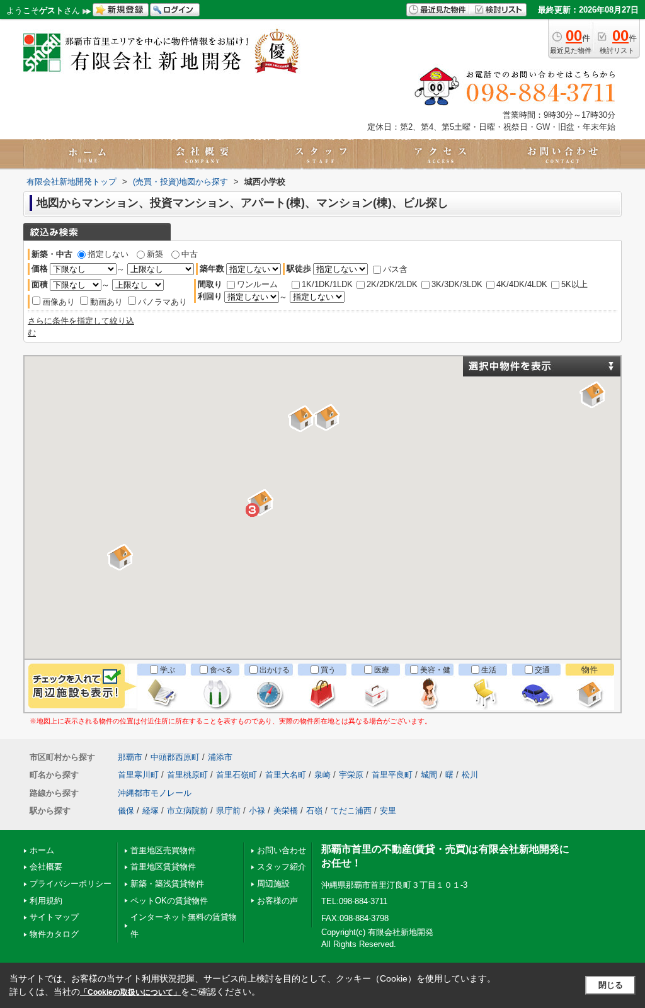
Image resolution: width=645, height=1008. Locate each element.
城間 (429, 774)
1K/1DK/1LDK (327, 284)
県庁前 (228, 810)
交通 (542, 669)
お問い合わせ (281, 850)
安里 (388, 810)
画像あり (58, 302)
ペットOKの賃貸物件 (169, 900)
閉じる (610, 985)
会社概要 (46, 866)
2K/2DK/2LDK (392, 284)
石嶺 (314, 810)
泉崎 (322, 774)
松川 (470, 774)
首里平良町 (392, 774)
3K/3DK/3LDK (456, 284)
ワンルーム (257, 284)
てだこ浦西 (351, 810)
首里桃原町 (187, 774)
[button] (594, 396)
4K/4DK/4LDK (521, 284)
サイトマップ (54, 917)
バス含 (395, 269)
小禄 (257, 810)
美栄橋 (285, 810)
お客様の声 (277, 900)
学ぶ (167, 669)
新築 (155, 254)
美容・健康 (435, 675)
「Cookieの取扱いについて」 (130, 992)
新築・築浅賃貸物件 (167, 883)
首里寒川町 (138, 774)
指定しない (108, 254)
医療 (381, 669)
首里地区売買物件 (163, 850)
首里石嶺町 (236, 774)
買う (328, 669)
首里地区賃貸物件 (163, 866)
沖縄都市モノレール (154, 793)
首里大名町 (285, 774)
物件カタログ (54, 934)
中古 (189, 254)
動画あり (106, 302)
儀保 (126, 810)
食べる (221, 669)
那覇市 (130, 757)
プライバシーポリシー (70, 883)
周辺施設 (273, 883)
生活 (488, 669)
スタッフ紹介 (281, 866)
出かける (275, 669)
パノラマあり (162, 302)
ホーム (42, 850)
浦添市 (220, 757)
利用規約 (46, 900)
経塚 (150, 810)
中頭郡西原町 (175, 757)
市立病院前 (187, 810)
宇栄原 (351, 774)
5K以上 (574, 284)
